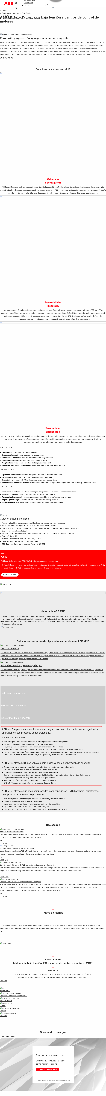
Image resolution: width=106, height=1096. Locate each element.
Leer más (3, 981)
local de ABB (66, 1081)
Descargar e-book (9, 574)
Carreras (27, 5)
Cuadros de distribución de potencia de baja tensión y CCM (24, 18)
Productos (6, 16)
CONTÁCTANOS (6, 58)
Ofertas (4, 11)
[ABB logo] (8, 3)
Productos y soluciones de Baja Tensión (16, 13)
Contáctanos (28, 3)
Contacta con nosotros (47, 1069)
